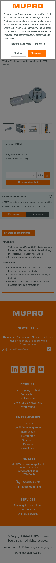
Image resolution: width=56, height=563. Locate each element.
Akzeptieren (36, 53)
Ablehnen (18, 53)
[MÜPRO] (28, 6)
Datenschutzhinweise (20, 44)
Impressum (40, 44)
